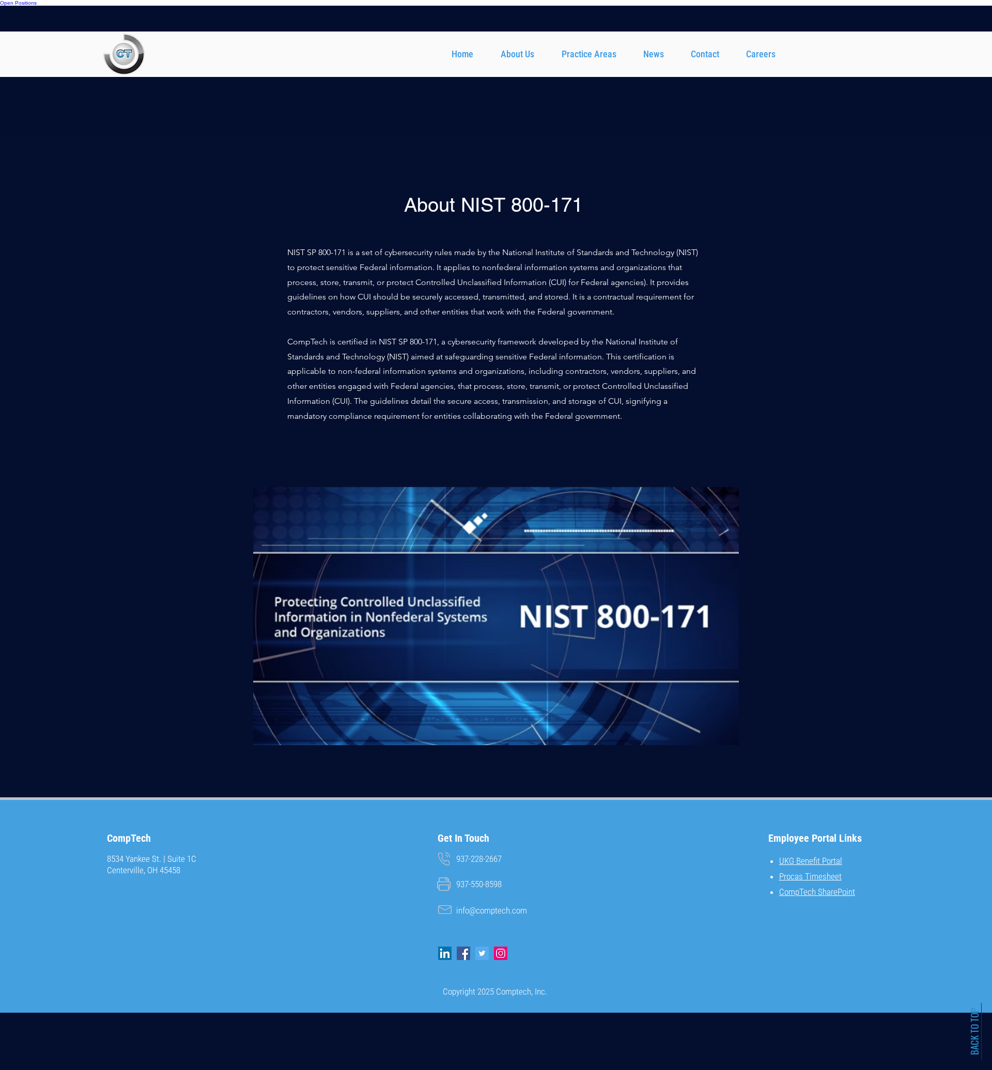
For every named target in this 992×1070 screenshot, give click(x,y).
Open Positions (18, 3)
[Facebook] (463, 953)
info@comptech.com (491, 910)
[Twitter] (482, 953)
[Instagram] (500, 953)
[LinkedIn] (445, 953)
